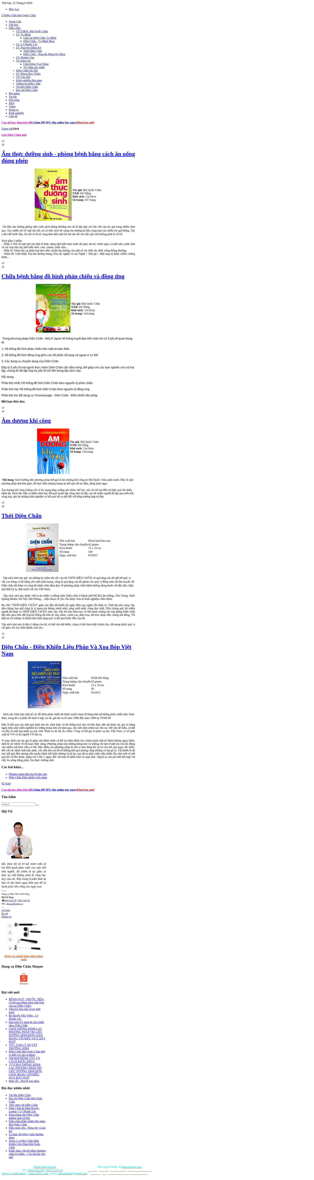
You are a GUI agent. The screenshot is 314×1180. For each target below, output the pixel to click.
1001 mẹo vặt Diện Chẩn (23, 1104)
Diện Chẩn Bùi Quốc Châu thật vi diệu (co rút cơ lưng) (27, 1053)
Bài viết (4, 913)
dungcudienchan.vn (14, 904)
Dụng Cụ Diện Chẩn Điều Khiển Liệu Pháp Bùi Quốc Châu (24, 1144)
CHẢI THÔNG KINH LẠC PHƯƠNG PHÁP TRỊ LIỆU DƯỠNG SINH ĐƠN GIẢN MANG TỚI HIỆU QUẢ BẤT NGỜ (27, 1035)
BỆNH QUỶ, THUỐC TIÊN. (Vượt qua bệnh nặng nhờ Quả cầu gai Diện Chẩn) (26, 1002)
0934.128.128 (10, 900)
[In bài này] (2, 145)
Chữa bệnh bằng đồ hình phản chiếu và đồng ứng (62, 276)
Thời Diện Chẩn (21, 515)
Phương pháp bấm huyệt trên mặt (28, 774)
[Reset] (37, 805)
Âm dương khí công (26, 420)
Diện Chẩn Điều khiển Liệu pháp (28, 777)
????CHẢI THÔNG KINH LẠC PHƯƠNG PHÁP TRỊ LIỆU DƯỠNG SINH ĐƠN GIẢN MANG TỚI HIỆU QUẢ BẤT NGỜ (25, 1071)
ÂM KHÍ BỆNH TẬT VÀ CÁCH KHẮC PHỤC (24, 1060)
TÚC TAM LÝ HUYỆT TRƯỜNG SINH (23, 1046)
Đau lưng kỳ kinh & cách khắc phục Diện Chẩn (26, 1024)
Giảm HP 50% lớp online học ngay (54, 122)
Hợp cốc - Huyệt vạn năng (24, 1080)
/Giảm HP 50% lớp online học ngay (54, 789)
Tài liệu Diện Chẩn (20, 1095)
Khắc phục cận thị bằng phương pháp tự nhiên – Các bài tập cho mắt (27, 1154)
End (8, 783)
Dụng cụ (6, 916)
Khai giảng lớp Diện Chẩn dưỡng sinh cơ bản (24, 1116)
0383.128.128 (24, 900)
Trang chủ (7, 128)
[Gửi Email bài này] (2, 141)
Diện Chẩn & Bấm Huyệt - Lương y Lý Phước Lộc (24, 1110)
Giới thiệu (5, 910)
